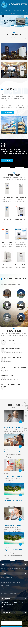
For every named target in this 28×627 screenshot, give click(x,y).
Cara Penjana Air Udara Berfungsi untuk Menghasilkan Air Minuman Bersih (14, 525)
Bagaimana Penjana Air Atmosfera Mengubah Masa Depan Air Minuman (14, 427)
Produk (7, 568)
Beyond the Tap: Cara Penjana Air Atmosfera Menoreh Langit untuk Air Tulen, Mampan (14, 500)
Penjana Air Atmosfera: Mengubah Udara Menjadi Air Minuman (14, 476)
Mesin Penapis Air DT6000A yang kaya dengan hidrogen (21, 242)
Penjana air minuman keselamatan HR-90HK (7, 219)
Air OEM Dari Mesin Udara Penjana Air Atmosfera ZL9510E (21, 219)
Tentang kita (17, 568)
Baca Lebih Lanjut (8, 112)
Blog (2, 571)
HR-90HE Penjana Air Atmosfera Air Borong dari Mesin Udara (7, 242)
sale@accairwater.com (19, 10)
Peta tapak (23, 568)
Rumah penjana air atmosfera (8, 593)
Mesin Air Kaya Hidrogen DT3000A (7, 265)
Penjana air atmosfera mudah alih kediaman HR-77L (7, 197)
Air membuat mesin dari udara (9, 580)
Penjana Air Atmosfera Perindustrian (10, 582)
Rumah (3, 568)
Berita (11, 568)
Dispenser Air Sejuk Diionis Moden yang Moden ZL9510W (21, 265)
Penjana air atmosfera (6, 577)
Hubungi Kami (7, 160)
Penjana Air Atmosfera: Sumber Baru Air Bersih (14, 452)
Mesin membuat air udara (8, 585)
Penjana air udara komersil (8, 588)
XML (5, 571)
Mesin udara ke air (6, 596)
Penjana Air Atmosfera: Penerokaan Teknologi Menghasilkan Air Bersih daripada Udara (14, 550)
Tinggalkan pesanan (14, 624)
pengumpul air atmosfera (7, 590)
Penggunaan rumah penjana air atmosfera (8, 73)
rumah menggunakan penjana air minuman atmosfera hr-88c (21, 197)
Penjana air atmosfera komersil (8, 54)
